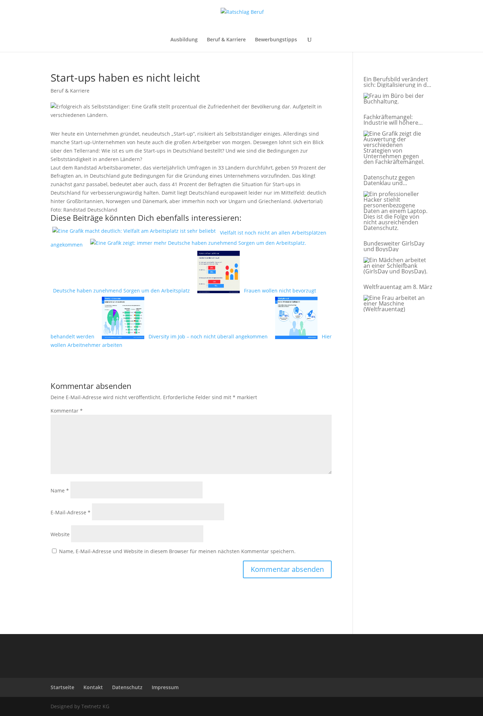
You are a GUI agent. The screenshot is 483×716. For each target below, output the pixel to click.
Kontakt (93, 687)
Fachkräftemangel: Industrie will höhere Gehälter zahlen (390, 119)
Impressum (165, 687)
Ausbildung (184, 40)
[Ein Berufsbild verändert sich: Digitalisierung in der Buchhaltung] (396, 99)
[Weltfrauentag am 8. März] (396, 304)
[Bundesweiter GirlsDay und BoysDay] (396, 266)
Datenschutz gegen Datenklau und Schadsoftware (389, 180)
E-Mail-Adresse (71, 512)
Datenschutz (127, 687)
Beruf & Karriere (226, 40)
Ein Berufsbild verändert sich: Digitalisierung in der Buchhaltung (397, 82)
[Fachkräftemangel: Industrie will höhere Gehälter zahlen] (396, 148)
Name (60, 490)
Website (60, 534)
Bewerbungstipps (276, 40)
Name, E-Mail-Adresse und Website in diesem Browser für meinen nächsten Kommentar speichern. (177, 551)
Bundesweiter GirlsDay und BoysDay (393, 246)
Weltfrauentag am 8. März (397, 287)
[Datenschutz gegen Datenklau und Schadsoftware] (396, 211)
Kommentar (67, 410)
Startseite (62, 687)
